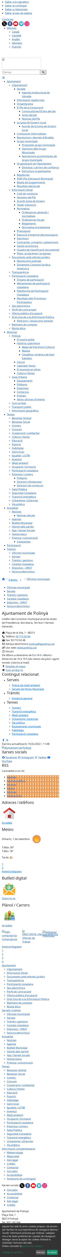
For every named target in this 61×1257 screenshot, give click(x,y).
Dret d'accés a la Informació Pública (28, 999)
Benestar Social (16, 1074)
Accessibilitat (14, 1175)
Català (15, 32)
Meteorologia (15, 1152)
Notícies (11, 792)
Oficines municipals (38, 579)
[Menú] (3, 77)
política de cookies (32, 1246)
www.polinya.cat (27, 647)
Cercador (12, 1171)
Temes (6, 1066)
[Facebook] (10, 23)
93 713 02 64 (23, 636)
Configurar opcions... (13, 1252)
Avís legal (12, 1160)
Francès (16, 46)
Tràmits (13, 580)
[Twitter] (5, 23)
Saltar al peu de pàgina (18, 13)
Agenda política (16, 781)
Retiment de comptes (19, 1003)
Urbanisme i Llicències (20, 1141)
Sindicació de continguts (21, 1178)
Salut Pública (14, 1130)
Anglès (16, 39)
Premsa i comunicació (20, 1062)
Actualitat (7, 1036)
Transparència (15, 980)
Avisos (10, 788)
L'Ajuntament (14, 969)
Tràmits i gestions (17, 595)
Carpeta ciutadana (18, 598)
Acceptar (52, 1252)
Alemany (17, 43)
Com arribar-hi (14, 670)
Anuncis (11, 784)
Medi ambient (15, 1115)
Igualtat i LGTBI (16, 1107)
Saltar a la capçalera (17, 2)
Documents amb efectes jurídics (26, 976)
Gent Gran (13, 1104)
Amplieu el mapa (15, 666)
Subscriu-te (8, 898)
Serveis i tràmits (11, 1010)
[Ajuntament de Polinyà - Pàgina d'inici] (21, 63)
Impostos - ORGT (17, 602)
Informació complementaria (18, 1149)
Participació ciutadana (20, 984)
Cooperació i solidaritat (20, 1085)
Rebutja (41, 1252)
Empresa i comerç (17, 1126)
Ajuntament (9, 965)
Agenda (11, 777)
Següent (17, 871)
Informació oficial (17, 973)
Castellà (16, 35)
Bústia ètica (13, 1006)
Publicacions (14, 796)
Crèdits (11, 1163)
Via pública (13, 1145)
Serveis (11, 591)
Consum (12, 1081)
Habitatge (13, 1100)
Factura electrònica (18, 606)
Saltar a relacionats (16, 9)
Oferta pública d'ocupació (22, 995)
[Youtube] (16, 23)
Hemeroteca (14, 1059)
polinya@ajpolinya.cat (42, 644)
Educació (12, 1092)
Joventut (12, 1111)
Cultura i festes (16, 1089)
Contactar (8, 19)
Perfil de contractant (19, 991)
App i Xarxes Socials (18, 1055)
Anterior (7, 871)
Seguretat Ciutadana (19, 1134)
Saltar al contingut (16, 5)
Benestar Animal (16, 1070)
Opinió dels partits (18, 1051)
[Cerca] (43, 72)
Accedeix (7, 822)
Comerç (11, 1077)
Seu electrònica (16, 988)
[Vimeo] (21, 23)
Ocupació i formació (19, 1119)
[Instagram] (26, 23)
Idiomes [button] (11, 28)
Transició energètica (19, 1137)
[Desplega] (20, 580)
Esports (11, 1096)
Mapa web (13, 1156)
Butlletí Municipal (17, 1047)
